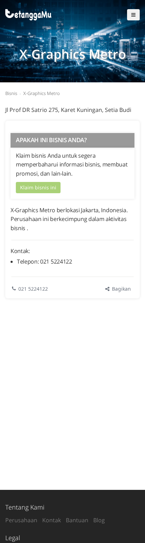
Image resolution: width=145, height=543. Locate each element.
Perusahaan (21, 520)
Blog (99, 520)
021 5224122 (33, 288)
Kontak (51, 520)
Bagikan (121, 288)
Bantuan (77, 520)
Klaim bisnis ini (38, 187)
